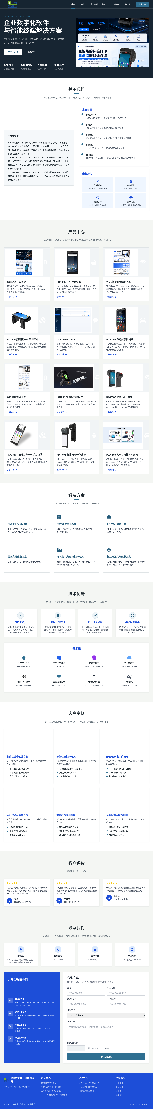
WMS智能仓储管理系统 (51, 1090)
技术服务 (105, 4)
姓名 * (69, 987)
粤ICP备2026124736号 (138, 1104)
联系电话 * (71, 999)
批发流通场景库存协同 (88, 1087)
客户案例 (94, 4)
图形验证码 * (72, 1043)
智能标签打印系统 (48, 1083)
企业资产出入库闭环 (87, 1090)
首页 (73, 4)
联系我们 (32, 52)
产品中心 (82, 4)
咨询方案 (142, 4)
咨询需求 (71, 1010)
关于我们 (128, 4)
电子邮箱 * (111, 999)
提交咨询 (108, 1056)
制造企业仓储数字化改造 (88, 1083)
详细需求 (71, 1021)
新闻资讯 (117, 4)
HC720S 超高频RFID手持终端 (54, 1094)
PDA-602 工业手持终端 (51, 1087)
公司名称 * (111, 987)
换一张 (108, 1048)
